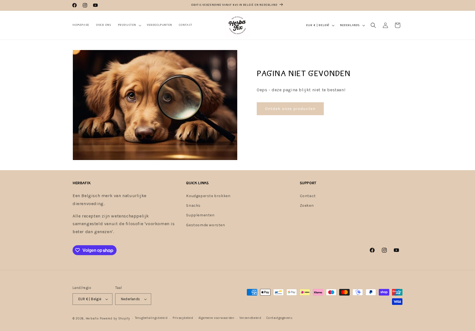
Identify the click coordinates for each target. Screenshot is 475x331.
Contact (308, 196)
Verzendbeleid (250, 318)
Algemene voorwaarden (216, 318)
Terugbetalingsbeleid (151, 318)
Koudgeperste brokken (208, 196)
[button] (129, 25)
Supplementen (200, 215)
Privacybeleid (183, 318)
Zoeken (307, 205)
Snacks (193, 205)
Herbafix (92, 318)
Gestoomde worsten (205, 225)
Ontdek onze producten (290, 108)
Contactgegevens (279, 318)
